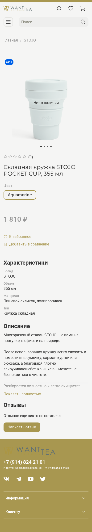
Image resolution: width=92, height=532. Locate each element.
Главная (11, 40)
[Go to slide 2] (44, 146)
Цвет (8, 185)
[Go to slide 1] (41, 146)
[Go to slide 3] (47, 146)
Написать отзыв (22, 427)
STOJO (30, 40)
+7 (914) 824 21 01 (24, 462)
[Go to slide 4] (51, 146)
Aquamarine (20, 195)
